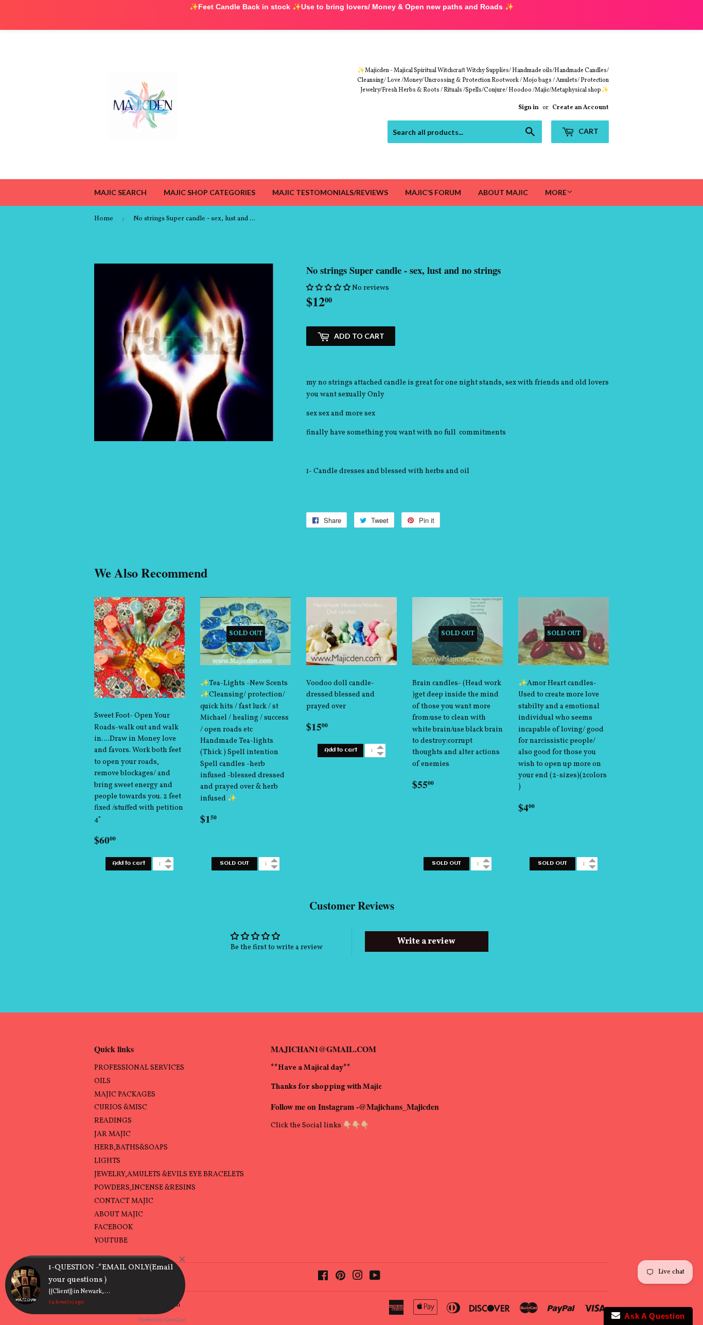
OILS (102, 1081)
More (556, 192)
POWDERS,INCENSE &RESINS (145, 1188)
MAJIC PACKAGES (124, 1095)
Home (103, 218)
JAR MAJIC (112, 1134)
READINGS (113, 1121)
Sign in (528, 107)
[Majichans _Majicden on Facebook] (323, 1277)
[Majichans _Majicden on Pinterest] (340, 1277)
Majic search (120, 192)
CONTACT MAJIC (123, 1201)
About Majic (503, 192)
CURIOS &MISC (120, 1107)
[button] (328, 288)
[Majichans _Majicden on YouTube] (375, 1277)
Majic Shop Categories (209, 192)
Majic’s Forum (433, 192)
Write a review (426, 941)
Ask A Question (652, 1316)
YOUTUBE (111, 1241)
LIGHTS (107, 1161)
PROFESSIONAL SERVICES (139, 1068)
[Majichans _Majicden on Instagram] (358, 1277)
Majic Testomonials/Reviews (330, 192)
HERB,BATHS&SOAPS (131, 1148)
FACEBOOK (113, 1227)
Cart (588, 131)
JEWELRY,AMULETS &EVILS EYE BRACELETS (169, 1174)
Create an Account (580, 107)
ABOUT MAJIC (118, 1214)
